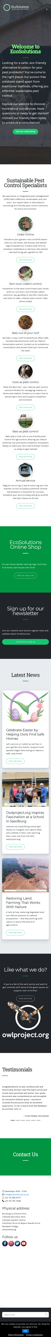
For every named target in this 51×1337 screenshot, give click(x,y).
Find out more (25, 259)
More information (16, 1334)
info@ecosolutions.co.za (17, 1194)
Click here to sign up (25, 641)
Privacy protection (34, 1334)
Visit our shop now (25, 575)
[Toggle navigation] (47, 9)
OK (25, 1331)
